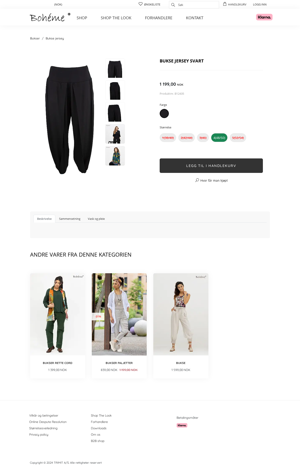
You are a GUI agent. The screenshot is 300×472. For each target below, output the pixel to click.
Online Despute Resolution (48, 422)
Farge (163, 105)
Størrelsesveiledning (43, 428)
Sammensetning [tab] (69, 219)
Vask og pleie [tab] (96, 219)
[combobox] (194, 5)
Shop (82, 17)
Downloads (99, 428)
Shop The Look (101, 415)
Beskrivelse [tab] (44, 219)
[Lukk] (232, 50)
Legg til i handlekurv (211, 165)
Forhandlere (158, 17)
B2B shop (97, 441)
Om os (95, 435)
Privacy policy (38, 435)
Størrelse (165, 127)
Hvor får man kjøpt (214, 180)
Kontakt (194, 17)
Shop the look (116, 17)
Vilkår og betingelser (43, 415)
